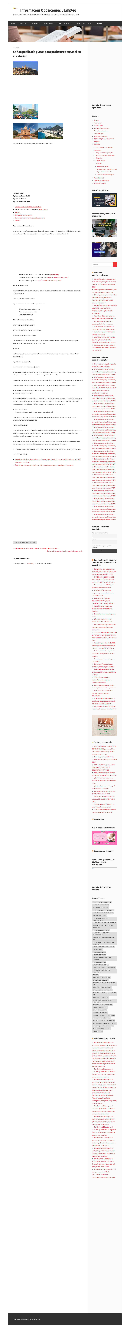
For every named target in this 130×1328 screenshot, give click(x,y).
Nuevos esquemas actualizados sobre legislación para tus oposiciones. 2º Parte (104, 672)
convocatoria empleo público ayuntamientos (101, 919)
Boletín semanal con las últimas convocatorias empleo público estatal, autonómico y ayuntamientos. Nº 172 (104, 501)
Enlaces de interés (102, 167)
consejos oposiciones (99, 915)
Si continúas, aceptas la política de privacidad (102, 546)
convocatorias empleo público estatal (104, 938)
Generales (99, 163)
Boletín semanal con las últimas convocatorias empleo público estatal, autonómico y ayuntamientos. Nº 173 (104, 493)
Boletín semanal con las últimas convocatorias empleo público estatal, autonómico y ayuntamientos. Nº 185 (104, 398)
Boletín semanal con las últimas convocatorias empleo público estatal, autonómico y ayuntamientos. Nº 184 (104, 406)
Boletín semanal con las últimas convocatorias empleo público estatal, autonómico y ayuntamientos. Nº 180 (104, 437)
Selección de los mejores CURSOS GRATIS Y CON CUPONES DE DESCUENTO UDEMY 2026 (103, 767)
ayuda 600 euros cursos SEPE (102, 902)
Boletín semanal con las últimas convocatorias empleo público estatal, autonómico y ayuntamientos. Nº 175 (104, 477)
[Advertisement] (48, 91)
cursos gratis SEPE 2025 (101, 964)
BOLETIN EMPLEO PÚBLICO (100, 907)
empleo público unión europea (102, 1004)
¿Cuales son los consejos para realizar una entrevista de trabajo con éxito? (104, 780)
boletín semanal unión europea (103, 913)
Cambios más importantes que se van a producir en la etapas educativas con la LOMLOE (104, 347)
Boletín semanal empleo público (103, 910)
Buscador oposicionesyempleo (105, 155)
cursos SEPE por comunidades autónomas (101, 971)
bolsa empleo (17, 542)
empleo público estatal (100, 997)
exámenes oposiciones (100, 1007)
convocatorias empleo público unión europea (103, 943)
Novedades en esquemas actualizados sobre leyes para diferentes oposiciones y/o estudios (103, 600)
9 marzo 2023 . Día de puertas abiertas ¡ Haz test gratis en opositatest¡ (102, 693)
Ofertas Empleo (48, 23)
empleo (95, 974)
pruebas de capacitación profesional (104, 1023)
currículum (110, 947)
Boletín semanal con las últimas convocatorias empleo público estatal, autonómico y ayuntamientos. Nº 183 (104, 414)
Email (93, 539)
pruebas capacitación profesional (104, 1020)
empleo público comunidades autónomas (104, 993)
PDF (40, 209)
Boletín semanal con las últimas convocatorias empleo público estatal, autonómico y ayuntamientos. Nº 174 (104, 485)
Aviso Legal (97, 123)
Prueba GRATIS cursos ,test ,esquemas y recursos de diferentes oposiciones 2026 (103, 592)
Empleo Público (100, 161)
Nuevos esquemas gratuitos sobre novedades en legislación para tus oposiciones (103, 627)
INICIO (13, 23)
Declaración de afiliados (101, 128)
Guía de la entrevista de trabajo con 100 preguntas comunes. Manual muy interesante (44, 465)
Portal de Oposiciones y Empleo (104, 139)
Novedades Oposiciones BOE (104, 1038)
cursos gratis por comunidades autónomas (102, 958)
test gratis (97, 1026)
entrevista (25, 542)
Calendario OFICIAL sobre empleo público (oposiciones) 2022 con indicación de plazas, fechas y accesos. (104, 339)
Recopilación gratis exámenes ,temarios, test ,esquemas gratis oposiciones (104, 562)
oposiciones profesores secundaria (104, 1015)
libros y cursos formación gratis (107, 169)
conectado (30, 563)
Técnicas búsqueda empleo (105, 174)
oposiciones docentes (100, 1012)
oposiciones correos (99, 1010)
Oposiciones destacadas (104, 172)
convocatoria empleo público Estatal (104, 923)
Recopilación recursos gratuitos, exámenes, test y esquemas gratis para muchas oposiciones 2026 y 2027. (104, 571)
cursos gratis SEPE (99, 962)
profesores (33, 542)
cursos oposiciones (99, 967)
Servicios (79, 23)
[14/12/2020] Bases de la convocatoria (28, 207)
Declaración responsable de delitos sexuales (30, 218)
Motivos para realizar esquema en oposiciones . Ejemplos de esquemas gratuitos (103, 653)
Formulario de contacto (65, 23)
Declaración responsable (23, 215)
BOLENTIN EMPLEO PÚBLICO (101, 905)
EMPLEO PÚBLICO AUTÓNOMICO (101, 977)
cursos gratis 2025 (99, 952)
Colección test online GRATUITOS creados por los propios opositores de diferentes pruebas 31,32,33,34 (103, 701)
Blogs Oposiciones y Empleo (104, 153)
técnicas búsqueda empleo (101, 1028)
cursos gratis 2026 (99, 955)
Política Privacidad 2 (100, 136)
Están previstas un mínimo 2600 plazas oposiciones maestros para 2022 (36, 548)
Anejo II (17, 212)
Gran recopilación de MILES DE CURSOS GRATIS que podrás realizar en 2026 (104, 759)
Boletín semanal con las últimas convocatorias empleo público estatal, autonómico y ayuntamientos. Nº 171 (104, 509)
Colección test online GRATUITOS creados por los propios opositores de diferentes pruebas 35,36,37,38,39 (103, 645)
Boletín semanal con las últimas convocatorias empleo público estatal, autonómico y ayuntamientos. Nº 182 (104, 422)
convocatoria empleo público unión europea (103, 926)
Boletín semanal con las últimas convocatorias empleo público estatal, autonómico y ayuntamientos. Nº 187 (104, 371)
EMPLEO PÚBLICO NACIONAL (100, 980)
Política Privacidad (100, 183)
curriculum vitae (98, 947)
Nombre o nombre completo (99, 533)
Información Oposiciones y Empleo (48, 10)
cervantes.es (54, 275)
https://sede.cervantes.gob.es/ (57, 277)
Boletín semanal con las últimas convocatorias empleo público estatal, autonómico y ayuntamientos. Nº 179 (104, 445)
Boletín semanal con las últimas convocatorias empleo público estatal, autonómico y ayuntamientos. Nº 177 (104, 461)
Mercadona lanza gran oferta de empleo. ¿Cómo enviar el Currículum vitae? (103, 799)
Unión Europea (98, 1031)
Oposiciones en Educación (103, 851)
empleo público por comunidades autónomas (102, 1001)
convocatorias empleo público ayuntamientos (101, 934)
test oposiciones (108, 1026)
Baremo (17, 221)
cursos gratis (98, 949)
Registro (99, 23)
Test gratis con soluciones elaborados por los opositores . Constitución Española (101, 679)
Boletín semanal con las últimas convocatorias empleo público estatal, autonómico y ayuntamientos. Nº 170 (104, 517)
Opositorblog (99, 819)
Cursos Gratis (35, 23)
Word (45, 209)
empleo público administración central (104, 984)
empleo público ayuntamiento (102, 987)
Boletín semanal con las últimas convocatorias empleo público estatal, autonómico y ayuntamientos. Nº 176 (104, 469)
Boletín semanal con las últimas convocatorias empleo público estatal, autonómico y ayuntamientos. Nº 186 (104, 379)
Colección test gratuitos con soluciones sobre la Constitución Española (102, 608)
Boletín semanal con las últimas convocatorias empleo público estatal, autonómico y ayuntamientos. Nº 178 (104, 453)
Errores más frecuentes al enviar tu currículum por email (64, 551)
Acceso (90, 23)
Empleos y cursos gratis (103, 742)
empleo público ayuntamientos (102, 990)
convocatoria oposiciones (101, 930)
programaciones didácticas (101, 1018)
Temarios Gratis (99, 178)
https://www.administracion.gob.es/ (49, 280)
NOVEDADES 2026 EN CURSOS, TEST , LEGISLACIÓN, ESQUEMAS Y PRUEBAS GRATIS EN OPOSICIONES (103, 579)
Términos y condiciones (101, 180)
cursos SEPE (111, 967)
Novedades (22, 23)
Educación (99, 158)
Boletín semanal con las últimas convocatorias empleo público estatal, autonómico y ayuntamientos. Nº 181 (104, 430)
